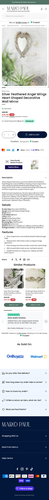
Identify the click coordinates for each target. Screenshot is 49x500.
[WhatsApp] (24, 259)
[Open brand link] (10, 356)
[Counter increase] (13, 135)
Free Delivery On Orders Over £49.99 (23, 2)
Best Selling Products (13, 25)
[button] (24, 177)
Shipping (12, 116)
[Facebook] (12, 259)
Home (3, 25)
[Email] (28, 259)
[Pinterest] (20, 259)
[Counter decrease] (4, 135)
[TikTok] (31, 469)
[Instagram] (22, 469)
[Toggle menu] (3, 9)
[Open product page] (14, 278)
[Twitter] (16, 259)
